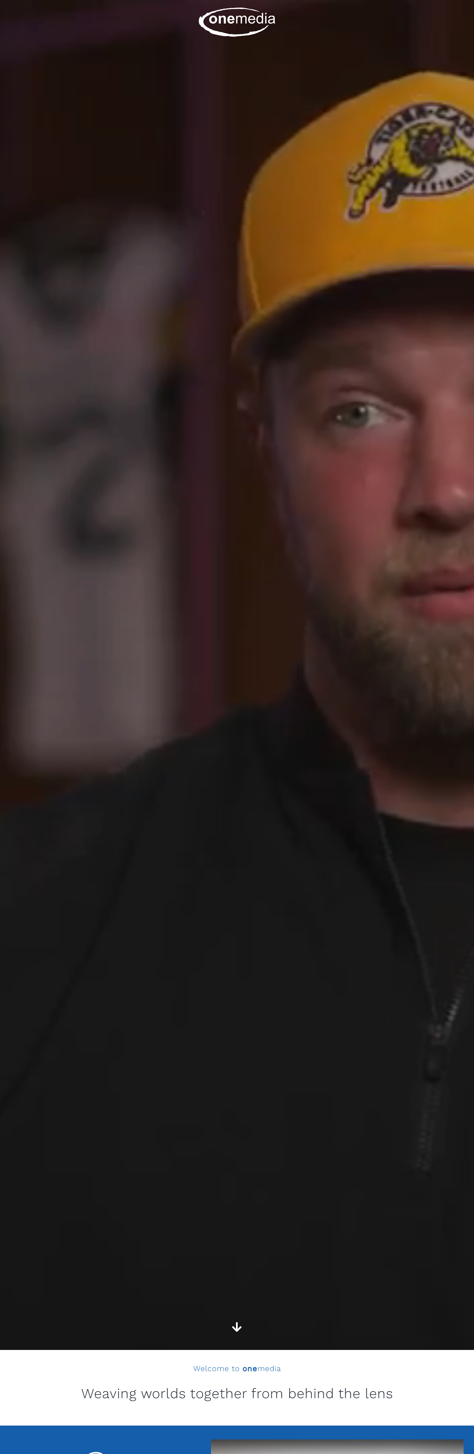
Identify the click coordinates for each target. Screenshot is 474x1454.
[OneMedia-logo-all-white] (237, 10)
